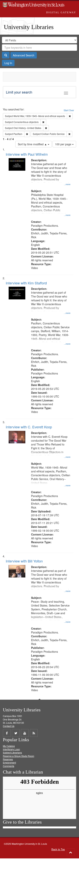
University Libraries (28, 26)
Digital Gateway (61, 12)
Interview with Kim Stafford (26, 282)
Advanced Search (23, 55)
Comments (8, 766)
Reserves (8, 759)
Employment (9, 762)
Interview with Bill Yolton (24, 560)
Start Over (69, 110)
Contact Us (8, 726)
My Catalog (9, 746)
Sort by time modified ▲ (33, 144)
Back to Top (58, 849)
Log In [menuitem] (8, 63)
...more (67, 184)
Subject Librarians (12, 752)
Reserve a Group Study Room (18, 756)
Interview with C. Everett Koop (29, 426)
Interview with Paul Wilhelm (27, 154)
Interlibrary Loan (11, 749)
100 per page (63, 144)
